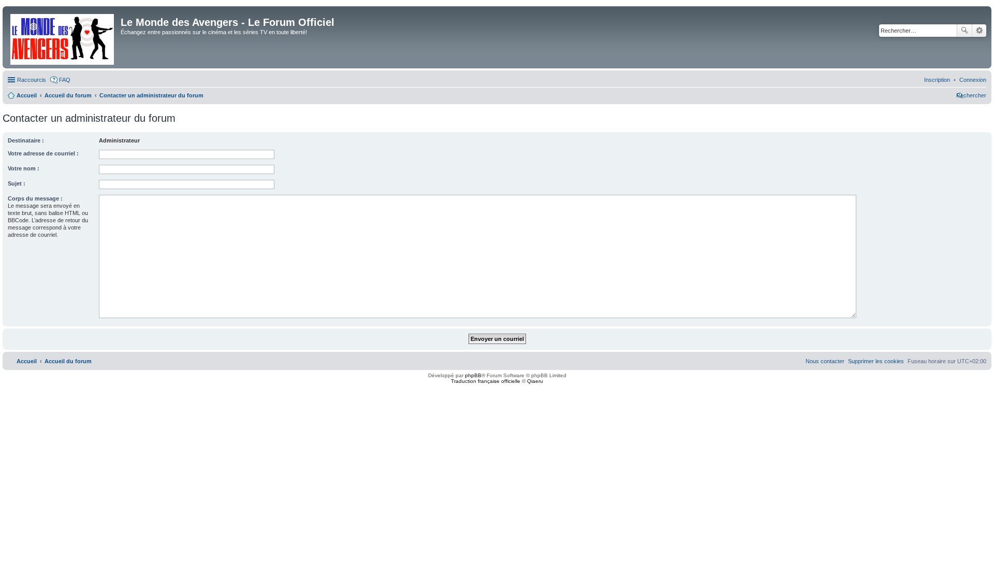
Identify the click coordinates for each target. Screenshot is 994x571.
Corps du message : (35, 198)
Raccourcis (31, 80)
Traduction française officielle (485, 381)
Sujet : (16, 183)
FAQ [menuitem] (64, 80)
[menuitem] (972, 80)
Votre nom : (23, 168)
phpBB (473, 375)
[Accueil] (63, 37)
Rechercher (964, 30)
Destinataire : (26, 140)
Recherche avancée (979, 30)
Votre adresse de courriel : (43, 153)
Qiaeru (535, 381)
